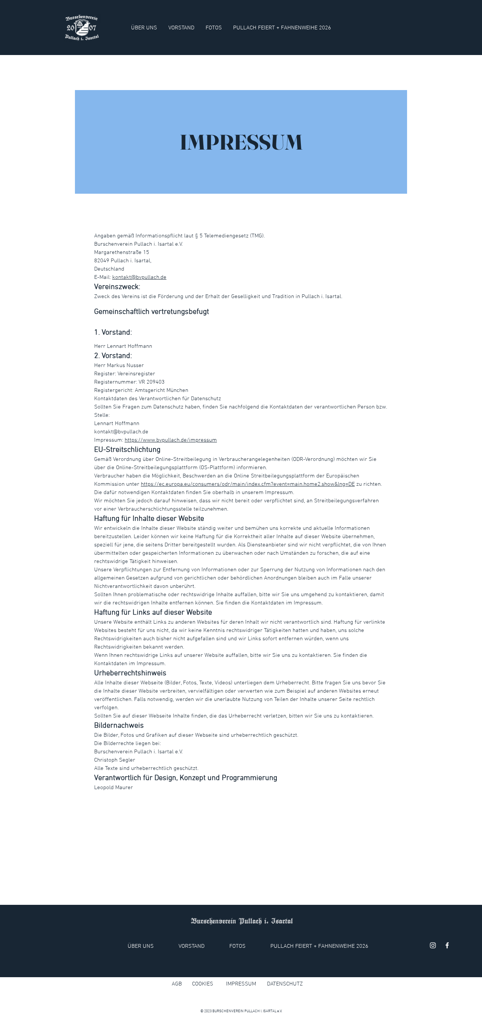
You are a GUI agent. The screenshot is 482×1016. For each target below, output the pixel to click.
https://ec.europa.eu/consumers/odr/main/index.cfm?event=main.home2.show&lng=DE (248, 484)
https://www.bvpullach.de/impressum (171, 440)
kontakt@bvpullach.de (139, 277)
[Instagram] (433, 945)
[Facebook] (447, 945)
